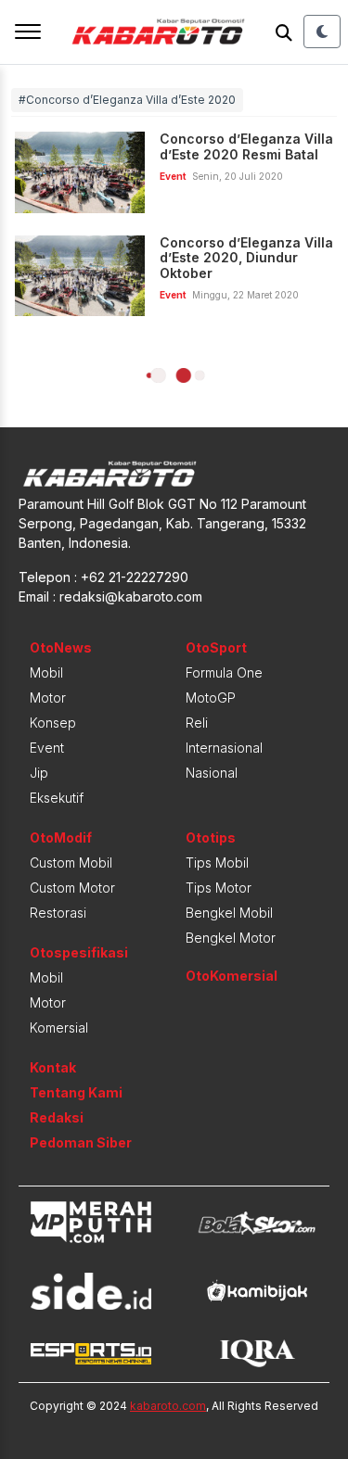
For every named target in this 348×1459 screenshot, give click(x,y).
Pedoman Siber (81, 1142)
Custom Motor (72, 887)
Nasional (212, 772)
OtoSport (216, 647)
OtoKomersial (231, 975)
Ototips (211, 837)
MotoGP (211, 697)
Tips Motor (218, 887)
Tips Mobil (217, 862)
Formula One (224, 672)
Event (47, 747)
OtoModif (61, 837)
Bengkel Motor (231, 937)
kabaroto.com (168, 1406)
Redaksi (57, 1117)
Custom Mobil (71, 862)
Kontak (53, 1067)
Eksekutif (57, 798)
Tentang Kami (76, 1092)
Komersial (59, 1027)
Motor (48, 697)
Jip (39, 772)
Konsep (53, 722)
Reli (197, 722)
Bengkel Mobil (229, 912)
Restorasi (58, 912)
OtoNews (61, 647)
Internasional (224, 747)
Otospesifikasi (79, 952)
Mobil (46, 672)
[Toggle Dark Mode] (322, 31)
